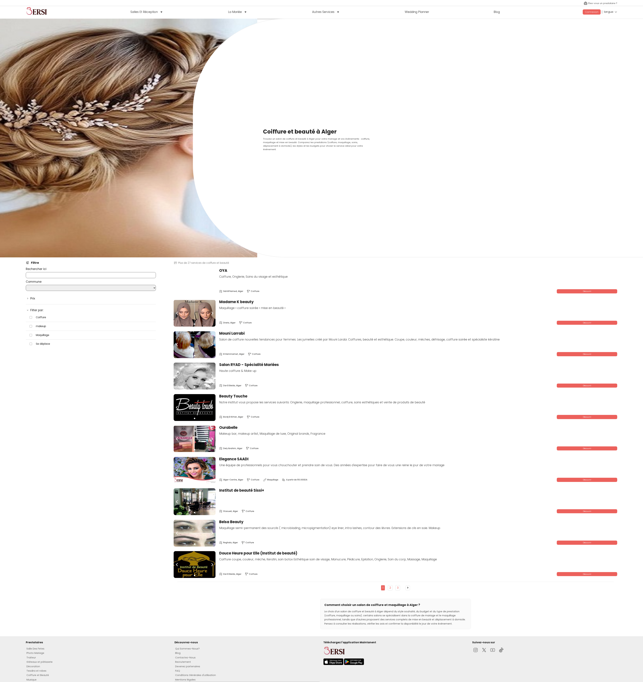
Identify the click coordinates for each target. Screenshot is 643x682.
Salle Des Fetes (35, 648)
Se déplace (43, 343)
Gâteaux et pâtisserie (39, 662)
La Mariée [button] (235, 12)
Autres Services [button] (323, 12)
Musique (31, 679)
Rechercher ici (36, 269)
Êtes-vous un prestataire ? (602, 3)
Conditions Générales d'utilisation (195, 675)
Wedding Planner (417, 12)
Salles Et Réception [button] (144, 12)
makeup (41, 326)
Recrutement (183, 662)
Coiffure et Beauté (37, 675)
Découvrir (587, 291)
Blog (497, 12)
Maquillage (42, 335)
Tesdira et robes (36, 670)
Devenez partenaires (187, 666)
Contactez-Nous (185, 657)
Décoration (33, 666)
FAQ (177, 670)
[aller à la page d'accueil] (37, 16)
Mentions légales (185, 679)
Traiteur (31, 657)
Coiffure (41, 317)
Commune (34, 281)
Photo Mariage (35, 653)
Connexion (591, 12)
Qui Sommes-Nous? (187, 648)
